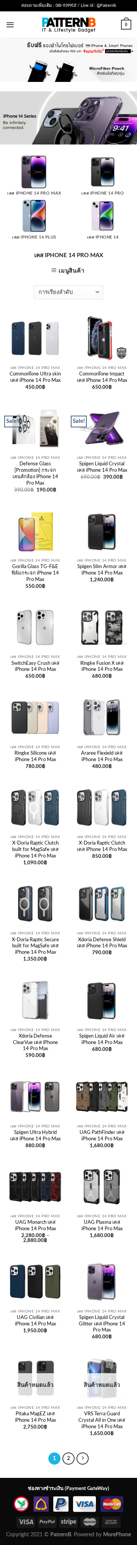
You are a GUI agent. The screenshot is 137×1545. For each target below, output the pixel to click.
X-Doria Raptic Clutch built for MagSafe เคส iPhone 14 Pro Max (35, 850)
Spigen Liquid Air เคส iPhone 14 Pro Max (101, 1039)
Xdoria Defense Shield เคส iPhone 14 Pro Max (102, 943)
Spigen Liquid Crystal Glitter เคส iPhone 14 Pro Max (102, 1324)
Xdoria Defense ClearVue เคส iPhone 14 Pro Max (35, 1043)
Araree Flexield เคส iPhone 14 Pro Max (102, 756)
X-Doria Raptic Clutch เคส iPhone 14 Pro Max (102, 846)
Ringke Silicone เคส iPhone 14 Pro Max (35, 756)
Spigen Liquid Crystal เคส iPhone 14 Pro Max (102, 467)
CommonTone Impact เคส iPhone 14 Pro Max (102, 377)
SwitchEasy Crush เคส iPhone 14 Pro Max (35, 666)
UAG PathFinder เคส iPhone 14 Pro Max (102, 1135)
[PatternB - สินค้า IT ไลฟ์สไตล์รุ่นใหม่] (69, 24)
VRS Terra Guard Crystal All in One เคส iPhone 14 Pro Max (101, 1420)
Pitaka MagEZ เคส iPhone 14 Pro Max (35, 1417)
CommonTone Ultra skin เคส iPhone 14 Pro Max (35, 377)
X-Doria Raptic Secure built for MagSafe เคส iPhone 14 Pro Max (35, 946)
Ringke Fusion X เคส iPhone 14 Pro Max (102, 666)
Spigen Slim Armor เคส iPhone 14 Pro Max (101, 570)
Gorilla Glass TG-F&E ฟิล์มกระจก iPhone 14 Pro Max (35, 573)
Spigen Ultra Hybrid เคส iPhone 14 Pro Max (35, 1135)
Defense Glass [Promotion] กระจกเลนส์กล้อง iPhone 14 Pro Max (35, 473)
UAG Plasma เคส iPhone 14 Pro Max (102, 1225)
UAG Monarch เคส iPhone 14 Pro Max (35, 1225)
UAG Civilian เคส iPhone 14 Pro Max (35, 1321)
